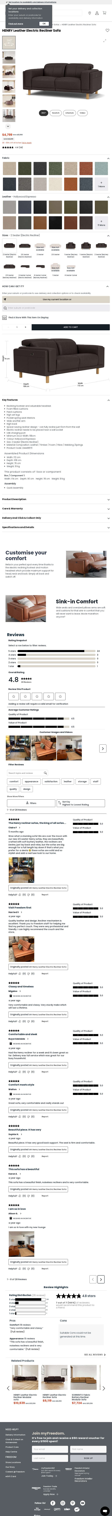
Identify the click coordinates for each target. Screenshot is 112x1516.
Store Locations (13, 1469)
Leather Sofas (52, 24)
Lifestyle (69, 112)
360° (43, 112)
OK (44, 23)
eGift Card (11, 1483)
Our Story (10, 1474)
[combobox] (56, 308)
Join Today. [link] (47, 1483)
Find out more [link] (15, 23)
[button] (56, 286)
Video (82, 112)
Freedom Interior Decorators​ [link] (82, 1476)
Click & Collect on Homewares (14, 1448)
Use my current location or (57, 299)
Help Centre (11, 1458)
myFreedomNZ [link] (48, 1475)
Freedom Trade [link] (50, 1493)
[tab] (56, 400)
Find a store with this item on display (29, 317)
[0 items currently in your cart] (104, 12)
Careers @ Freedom (15, 1478)
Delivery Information (15, 1442)
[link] (90, 13)
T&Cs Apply (27, 143)
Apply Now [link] (49, 1501)
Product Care (12, 1454)
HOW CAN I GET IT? (13, 286)
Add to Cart (71, 327)
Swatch (55, 112)
